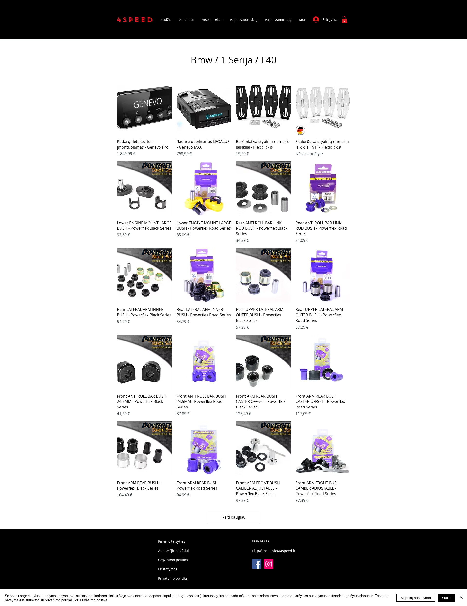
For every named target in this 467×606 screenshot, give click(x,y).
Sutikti (446, 597)
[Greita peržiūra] (144, 107)
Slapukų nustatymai (416, 597)
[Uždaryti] (461, 597)
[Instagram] (268, 564)
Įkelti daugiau (233, 517)
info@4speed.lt (283, 551)
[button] (344, 19)
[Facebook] (256, 564)
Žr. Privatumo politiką (91, 599)
